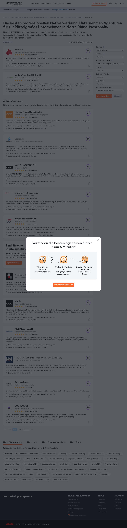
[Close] (98, 239)
